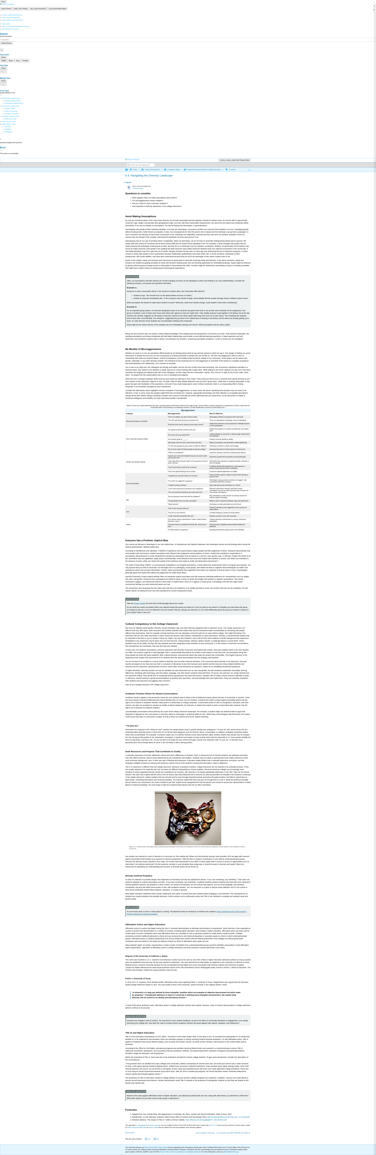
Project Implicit (139, 603)
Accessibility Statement (192, 1152)
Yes (149, 1139)
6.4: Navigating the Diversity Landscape (148, 1125)
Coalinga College (173, 169)
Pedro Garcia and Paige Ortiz (136, 1127)
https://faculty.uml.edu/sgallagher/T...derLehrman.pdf (206, 1120)
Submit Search (6, 43)
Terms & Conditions (177, 1152)
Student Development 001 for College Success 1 (204, 169)
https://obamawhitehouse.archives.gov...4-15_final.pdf (228, 1117)
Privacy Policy (164, 1152)
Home (135, 169)
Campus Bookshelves (152, 169)
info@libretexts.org (231, 1152)
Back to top (129, 1133)
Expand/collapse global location (249, 169)
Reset (3, 57)
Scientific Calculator (11, 114)
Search (129, 165)
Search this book (6, 36)
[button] (7, 129)
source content (153, 1127)
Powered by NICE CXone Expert (156, 1147)
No (158, 1139)
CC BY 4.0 (213, 1125)
